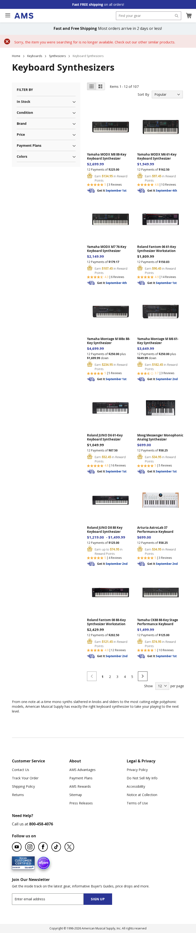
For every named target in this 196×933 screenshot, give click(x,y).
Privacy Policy (137, 769)
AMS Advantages (82, 769)
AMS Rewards (80, 786)
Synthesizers (57, 56)
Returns (18, 794)
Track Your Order (25, 778)
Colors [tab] (22, 156)
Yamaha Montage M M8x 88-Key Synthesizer (108, 341)
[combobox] (148, 15)
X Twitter (69, 847)
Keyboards (34, 56)
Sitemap (75, 794)
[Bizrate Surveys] (28, 867)
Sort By (143, 94)
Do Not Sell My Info (142, 778)
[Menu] (8, 15)
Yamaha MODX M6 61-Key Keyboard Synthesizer (156, 156)
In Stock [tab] (23, 101)
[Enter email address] (52, 899)
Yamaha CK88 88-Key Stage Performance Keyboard (157, 622)
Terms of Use (137, 803)
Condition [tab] (25, 112)
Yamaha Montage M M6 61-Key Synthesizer (157, 341)
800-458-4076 (41, 824)
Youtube (17, 847)
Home (16, 56)
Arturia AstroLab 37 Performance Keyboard (155, 530)
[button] (188, 16)
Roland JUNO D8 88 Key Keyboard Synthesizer (104, 530)
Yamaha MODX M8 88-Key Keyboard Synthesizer (106, 156)
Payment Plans (81, 778)
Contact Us (20, 769)
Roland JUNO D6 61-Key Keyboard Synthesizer (105, 437)
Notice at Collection (142, 794)
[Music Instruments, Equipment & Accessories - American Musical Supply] (23, 16)
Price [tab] (21, 134)
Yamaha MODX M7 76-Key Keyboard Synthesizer (106, 249)
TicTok (56, 847)
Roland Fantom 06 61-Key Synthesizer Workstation (156, 249)
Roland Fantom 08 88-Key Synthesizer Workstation (106, 622)
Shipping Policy (23, 786)
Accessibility (136, 786)
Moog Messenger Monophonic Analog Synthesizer (160, 437)
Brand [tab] (22, 123)
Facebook (43, 847)
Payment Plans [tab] (29, 145)
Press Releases (81, 803)
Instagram (30, 847)
